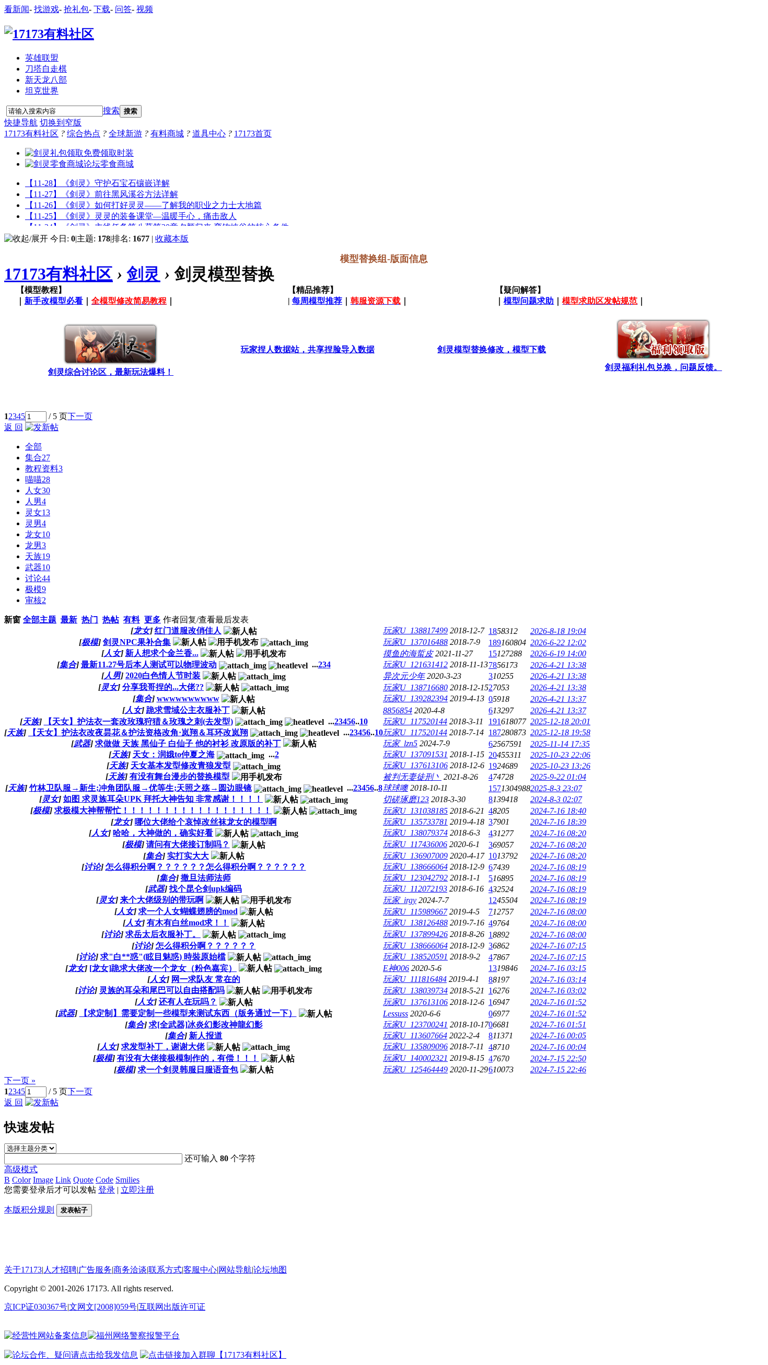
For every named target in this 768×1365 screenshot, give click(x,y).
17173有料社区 (31, 133)
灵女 (37, 512)
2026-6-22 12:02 (558, 642)
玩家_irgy (399, 900)
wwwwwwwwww (188, 698)
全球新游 (125, 133)
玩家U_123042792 (415, 877)
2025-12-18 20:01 (560, 721)
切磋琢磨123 (406, 799)
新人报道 (206, 1035)
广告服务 (95, 1269)
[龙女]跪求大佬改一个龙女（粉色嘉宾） (163, 968)
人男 (35, 501)
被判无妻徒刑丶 (412, 776)
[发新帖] (42, 427)
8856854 (397, 710)
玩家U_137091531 (415, 754)
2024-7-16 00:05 (558, 1035)
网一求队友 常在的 (205, 979)
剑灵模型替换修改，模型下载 (491, 349)
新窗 (12, 619)
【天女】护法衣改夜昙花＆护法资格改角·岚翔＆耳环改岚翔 (138, 732)
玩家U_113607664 (415, 1035)
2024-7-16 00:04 (558, 1047)
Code (104, 1179)
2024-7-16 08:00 (558, 911)
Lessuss (395, 1013)
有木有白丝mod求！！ (188, 922)
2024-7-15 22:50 (558, 1058)
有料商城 (167, 133)
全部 (33, 446)
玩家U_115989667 (415, 911)
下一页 (79, 416)
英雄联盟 (42, 57)
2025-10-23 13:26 (560, 765)
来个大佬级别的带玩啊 (162, 899)
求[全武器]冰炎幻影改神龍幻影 (206, 1024)
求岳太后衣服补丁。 (163, 934)
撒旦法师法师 (206, 877)
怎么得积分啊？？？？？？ (206, 945)
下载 (102, 9)
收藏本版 (172, 238)
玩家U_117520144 (415, 721)
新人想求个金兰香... (162, 653)
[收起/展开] (26, 239)
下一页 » (20, 1080)
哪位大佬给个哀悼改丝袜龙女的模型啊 (206, 821)
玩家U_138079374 (415, 832)
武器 (37, 567)
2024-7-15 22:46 (558, 1069)
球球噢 (395, 787)
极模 (35, 589)
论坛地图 (270, 1269)
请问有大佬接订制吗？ (188, 844)
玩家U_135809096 (415, 1046)
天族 (37, 556)
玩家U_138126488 (415, 922)
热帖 (110, 619)
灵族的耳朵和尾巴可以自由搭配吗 (162, 990)
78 (492, 665)
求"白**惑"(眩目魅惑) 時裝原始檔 (163, 956)
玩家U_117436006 (415, 844)
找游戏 (46, 9)
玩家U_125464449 (415, 1069)
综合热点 (83, 133)
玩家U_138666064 (415, 866)
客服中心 (200, 1269)
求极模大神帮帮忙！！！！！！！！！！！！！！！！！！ (163, 810)
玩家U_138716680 (415, 687)
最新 (69, 619)
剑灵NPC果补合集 (137, 642)
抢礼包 (76, 9)
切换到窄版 (61, 122)
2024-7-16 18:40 (558, 810)
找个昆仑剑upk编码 (205, 888)
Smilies (127, 1179)
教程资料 (44, 468)
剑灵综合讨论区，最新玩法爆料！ (110, 371)
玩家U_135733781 (415, 821)
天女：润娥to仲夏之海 (174, 754)
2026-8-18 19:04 (558, 631)
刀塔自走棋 (46, 68)
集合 (37, 457)
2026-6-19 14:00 (558, 653)
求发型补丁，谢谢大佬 (163, 1046)
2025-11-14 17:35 (560, 743)
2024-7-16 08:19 (558, 867)
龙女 (37, 534)
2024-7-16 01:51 (558, 1024)
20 (492, 754)
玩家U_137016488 (415, 642)
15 (492, 653)
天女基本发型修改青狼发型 (181, 765)
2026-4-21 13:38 (558, 665)
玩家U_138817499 (415, 630)
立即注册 (137, 1189)
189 (494, 642)
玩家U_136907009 (415, 855)
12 (492, 900)
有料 (131, 619)
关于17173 (23, 1269)
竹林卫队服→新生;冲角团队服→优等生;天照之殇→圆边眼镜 (140, 787)
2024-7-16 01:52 (558, 1002)
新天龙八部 (46, 79)
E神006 (396, 968)
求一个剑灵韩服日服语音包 (188, 1069)
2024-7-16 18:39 (558, 821)
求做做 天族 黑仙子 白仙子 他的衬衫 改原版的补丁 (188, 743)
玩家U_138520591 (415, 956)
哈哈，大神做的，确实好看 (163, 832)
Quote (83, 1179)
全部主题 (39, 619)
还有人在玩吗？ (188, 1001)
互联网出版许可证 (171, 1306)
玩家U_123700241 (415, 1024)
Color (21, 1179)
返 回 (13, 427)
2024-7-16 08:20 (558, 833)
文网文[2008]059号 (103, 1306)
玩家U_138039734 (415, 990)
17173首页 (253, 133)
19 (492, 765)
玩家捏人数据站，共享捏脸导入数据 (308, 349)
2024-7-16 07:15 (558, 945)
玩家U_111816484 (415, 979)
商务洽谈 (130, 1269)
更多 (152, 619)
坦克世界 (42, 90)
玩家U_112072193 (415, 888)
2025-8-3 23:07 (556, 788)
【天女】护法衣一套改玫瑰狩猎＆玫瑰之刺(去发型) (138, 721)
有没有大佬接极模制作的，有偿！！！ (188, 1058)
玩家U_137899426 (415, 934)
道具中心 (209, 133)
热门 (90, 619)
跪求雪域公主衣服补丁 (188, 709)
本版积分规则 (29, 1209)
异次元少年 (404, 676)
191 (494, 721)
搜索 (111, 110)
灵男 (35, 523)
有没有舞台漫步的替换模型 (180, 776)
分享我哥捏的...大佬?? (163, 686)
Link (63, 1179)
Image (43, 1179)
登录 (106, 1189)
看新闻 (16, 9)
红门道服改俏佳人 (188, 630)
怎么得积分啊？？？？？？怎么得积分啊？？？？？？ (206, 866)
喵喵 (37, 479)
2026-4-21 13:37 (558, 699)
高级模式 (21, 1169)
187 (494, 732)
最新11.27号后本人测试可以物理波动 (149, 664)
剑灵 (143, 273)
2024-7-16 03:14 (558, 979)
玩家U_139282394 (415, 698)
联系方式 (165, 1269)
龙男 (35, 545)
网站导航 (235, 1269)
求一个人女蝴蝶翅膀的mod (188, 911)
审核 (35, 600)
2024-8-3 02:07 (556, 799)
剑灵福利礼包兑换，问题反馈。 (663, 367)
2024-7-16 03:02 (558, 990)
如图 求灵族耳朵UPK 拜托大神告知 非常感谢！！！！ (163, 798)
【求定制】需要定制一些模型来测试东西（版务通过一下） (188, 1013)
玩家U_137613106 (415, 765)
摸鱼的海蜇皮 (408, 653)
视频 (144, 9)
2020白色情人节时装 (163, 675)
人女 (37, 490)
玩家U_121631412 (415, 664)
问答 (123, 9)
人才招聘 (60, 1269)
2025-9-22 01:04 (558, 776)
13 (492, 968)
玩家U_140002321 (415, 1058)
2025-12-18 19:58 (560, 732)
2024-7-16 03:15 (558, 968)
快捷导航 (21, 122)
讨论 (37, 578)
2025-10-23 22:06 (560, 754)
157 (494, 788)
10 (363, 721)
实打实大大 (188, 855)
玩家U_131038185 (415, 810)
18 (492, 631)
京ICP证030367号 (35, 1306)
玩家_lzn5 (400, 743)
